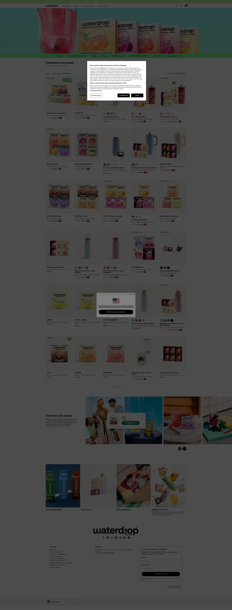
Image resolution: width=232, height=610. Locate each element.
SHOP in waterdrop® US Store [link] (116, 312)
